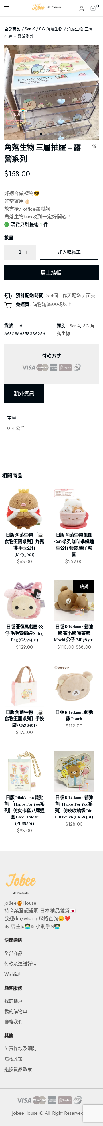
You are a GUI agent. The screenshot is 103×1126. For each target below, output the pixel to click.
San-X (30, 29)
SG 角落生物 (50, 29)
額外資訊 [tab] (24, 393)
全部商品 (12, 29)
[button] (95, 146)
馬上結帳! (52, 273)
